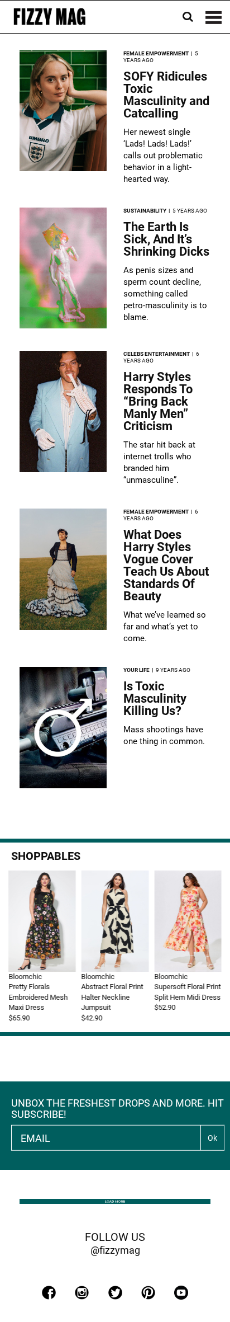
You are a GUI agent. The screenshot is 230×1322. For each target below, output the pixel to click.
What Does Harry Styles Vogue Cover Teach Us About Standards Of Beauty (166, 565)
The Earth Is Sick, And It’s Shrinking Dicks (166, 239)
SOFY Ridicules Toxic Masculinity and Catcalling (166, 94)
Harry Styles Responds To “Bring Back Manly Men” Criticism (158, 401)
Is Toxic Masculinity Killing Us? (154, 698)
